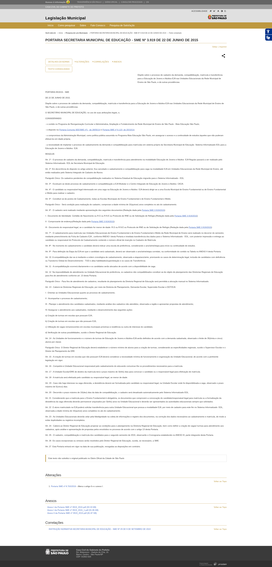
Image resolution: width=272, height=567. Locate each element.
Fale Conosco (98, 25)
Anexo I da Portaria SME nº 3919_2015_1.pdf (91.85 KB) (72, 510)
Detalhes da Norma (58, 62)
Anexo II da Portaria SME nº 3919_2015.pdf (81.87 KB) (72, 513)
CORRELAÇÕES (101, 62)
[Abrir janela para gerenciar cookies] (225, 10)
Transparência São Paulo (89, 2)
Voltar (214, 47)
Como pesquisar (66, 25)
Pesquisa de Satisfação (122, 25)
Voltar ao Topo (220, 481)
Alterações (82, 62)
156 (147, 2)
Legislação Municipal (65, 18)
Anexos (117, 62)
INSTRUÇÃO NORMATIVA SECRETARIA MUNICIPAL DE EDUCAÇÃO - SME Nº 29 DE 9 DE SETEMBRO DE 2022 (100, 529)
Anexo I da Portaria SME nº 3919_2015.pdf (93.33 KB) (71, 507)
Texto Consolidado (59, 69)
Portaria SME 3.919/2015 (153, 210)
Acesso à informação (55, 2)
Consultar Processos (132, 2)
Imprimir (223, 47)
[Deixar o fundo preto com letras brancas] (221, 10)
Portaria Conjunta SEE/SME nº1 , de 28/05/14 (79, 130)
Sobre (83, 25)
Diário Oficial (111, 2)
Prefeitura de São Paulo (217, 18)
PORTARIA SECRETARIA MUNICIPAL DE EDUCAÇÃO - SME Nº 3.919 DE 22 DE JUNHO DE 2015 (128, 33)
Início (50, 25)
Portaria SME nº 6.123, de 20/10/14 (118, 130)
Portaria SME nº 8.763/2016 (63, 486)
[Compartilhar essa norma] (223, 57)
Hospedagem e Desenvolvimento (213, 563)
